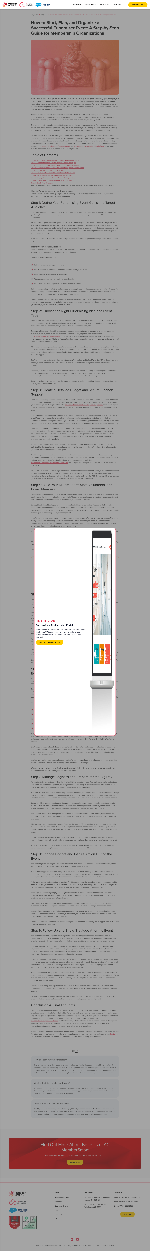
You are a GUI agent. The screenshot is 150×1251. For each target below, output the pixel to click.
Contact (118, 5)
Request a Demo (138, 5)
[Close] (112, 531)
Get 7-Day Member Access (50, 642)
